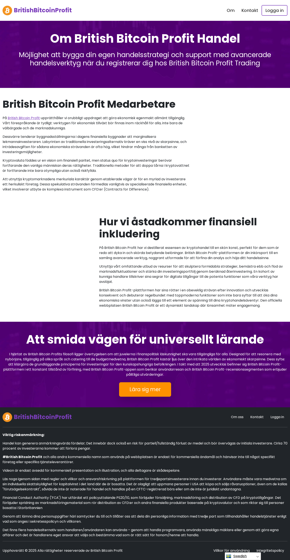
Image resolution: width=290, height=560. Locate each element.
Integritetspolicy (270, 550)
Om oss (237, 417)
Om (231, 10)
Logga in (274, 10)
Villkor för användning (231, 550)
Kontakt (249, 10)
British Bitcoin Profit (24, 118)
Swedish (240, 556)
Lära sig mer (145, 389)
